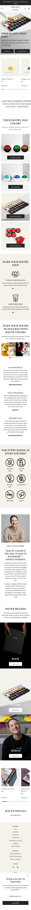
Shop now (15, 664)
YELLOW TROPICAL (7, 79)
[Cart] (29, 8)
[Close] (28, 876)
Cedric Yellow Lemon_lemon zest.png (8, 349)
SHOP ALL (7, 51)
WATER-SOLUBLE (15, 157)
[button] (12, 288)
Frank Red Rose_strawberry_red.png (23, 349)
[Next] (27, 349)
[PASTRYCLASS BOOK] (10, 777)
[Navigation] (2, 8)
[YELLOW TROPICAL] (10, 67)
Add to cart (4, 85)
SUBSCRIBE (15, 903)
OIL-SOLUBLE (15, 187)
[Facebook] (13, 867)
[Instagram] (17, 867)
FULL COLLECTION (16, 216)
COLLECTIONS (24, 1)
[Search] (25, 8)
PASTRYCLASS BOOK (7, 789)
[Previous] (3, 349)
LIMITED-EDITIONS (15, 246)
